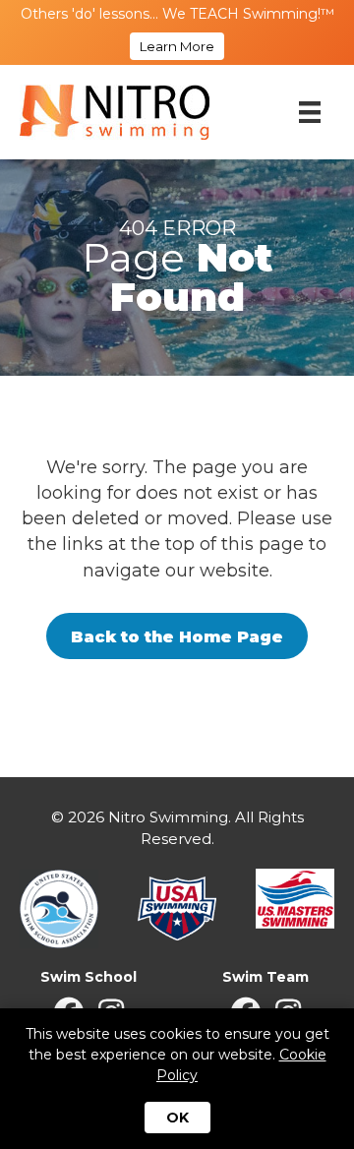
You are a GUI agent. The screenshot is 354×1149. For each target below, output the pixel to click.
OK (177, 1117)
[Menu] (309, 112)
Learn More (177, 46)
